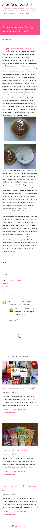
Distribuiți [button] (6, 287)
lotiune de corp (21, 280)
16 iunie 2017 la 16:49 (27, 309)
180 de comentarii (20, 410)
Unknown (12, 302)
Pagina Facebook (25, 13)
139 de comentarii (20, 472)
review (5, 283)
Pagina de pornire (8, 13)
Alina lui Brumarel (15, 4)
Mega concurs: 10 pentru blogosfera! (18, 387)
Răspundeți (14, 320)
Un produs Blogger (21, 526)
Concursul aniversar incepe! (14, 449)
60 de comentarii (19, 512)
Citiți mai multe (8, 412)
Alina (16, 309)
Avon (12, 280)
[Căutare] (31, 3)
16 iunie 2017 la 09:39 (24, 302)
